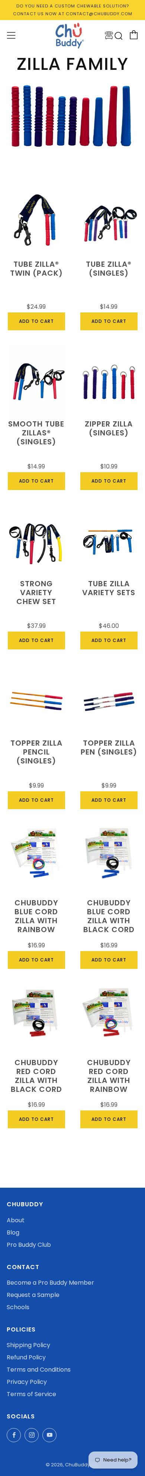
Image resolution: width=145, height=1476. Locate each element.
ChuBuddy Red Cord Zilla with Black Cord (36, 1076)
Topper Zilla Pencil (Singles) (36, 752)
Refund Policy (26, 1357)
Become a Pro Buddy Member (50, 1282)
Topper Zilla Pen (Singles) (109, 748)
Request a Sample (33, 1295)
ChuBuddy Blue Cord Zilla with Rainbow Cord (36, 916)
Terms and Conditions (39, 1369)
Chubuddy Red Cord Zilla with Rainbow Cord (109, 1076)
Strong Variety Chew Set (36, 593)
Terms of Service (31, 1394)
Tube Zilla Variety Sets (108, 588)
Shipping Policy (28, 1345)
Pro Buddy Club (29, 1244)
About (16, 1220)
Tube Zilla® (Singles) (109, 269)
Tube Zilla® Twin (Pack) (36, 269)
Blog (13, 1232)
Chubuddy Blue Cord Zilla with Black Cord (109, 916)
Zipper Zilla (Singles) (109, 428)
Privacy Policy (27, 1382)
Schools (18, 1307)
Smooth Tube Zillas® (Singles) (36, 433)
